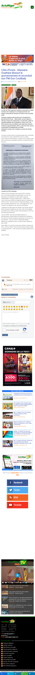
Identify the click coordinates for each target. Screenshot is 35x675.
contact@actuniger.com (11, 637)
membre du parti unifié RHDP (11, 137)
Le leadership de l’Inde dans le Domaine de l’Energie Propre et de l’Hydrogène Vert (23, 395)
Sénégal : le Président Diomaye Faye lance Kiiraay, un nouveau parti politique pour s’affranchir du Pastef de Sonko (23, 432)
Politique (5, 643)
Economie (6, 653)
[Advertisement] (17, 30)
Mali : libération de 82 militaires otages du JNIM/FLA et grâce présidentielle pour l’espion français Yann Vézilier (23, 404)
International (6, 647)
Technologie (6, 659)
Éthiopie (14, 85)
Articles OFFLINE (8, 661)
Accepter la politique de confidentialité (15, 325)
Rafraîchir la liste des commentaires (10, 294)
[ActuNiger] (13, 5)
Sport (4, 655)
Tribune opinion (7, 649)
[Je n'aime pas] (32, 280)
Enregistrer (5, 334)
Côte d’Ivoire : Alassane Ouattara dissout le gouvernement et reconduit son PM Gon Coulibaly (16, 74)
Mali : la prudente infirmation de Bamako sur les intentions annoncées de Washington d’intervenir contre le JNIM (23, 442)
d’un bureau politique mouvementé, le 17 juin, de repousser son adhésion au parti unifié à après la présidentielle (15, 197)
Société (5, 645)
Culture (5, 657)
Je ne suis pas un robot (12, 330)
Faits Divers (6, 663)
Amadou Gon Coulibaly (13, 129)
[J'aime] (30, 280)
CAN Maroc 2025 (6, 85)
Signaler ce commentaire (26, 289)
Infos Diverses (7, 665)
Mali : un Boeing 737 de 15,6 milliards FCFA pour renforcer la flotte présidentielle (22, 414)
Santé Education (7, 651)
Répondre (15, 289)
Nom (7, 302)
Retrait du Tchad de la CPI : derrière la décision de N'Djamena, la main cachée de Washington (23, 423)
